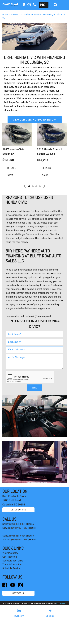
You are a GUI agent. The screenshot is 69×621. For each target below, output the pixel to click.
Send (34, 387)
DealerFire (60, 603)
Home (5, 14)
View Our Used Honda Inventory (35, 119)
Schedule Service (11, 568)
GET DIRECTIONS (18, 510)
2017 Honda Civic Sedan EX (13, 151)
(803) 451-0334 (17, 524)
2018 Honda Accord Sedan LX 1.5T (49, 151)
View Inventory (10, 552)
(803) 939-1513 (19, 527)
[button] (55, 5)
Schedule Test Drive (12, 560)
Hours (30, 524)
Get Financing (9, 556)
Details (11, 168)
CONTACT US (18, 593)
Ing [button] (42, 5)
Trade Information (12, 564)
